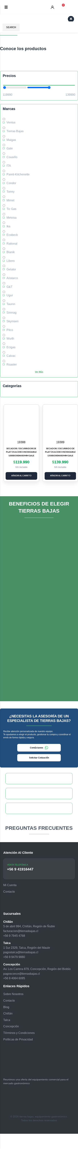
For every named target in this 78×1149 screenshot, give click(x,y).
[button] (6, 7)
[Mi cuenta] (52, 7)
